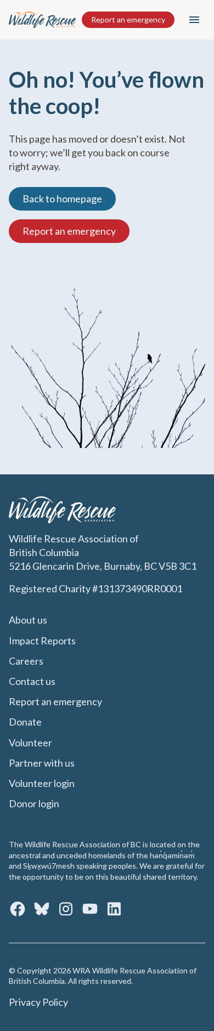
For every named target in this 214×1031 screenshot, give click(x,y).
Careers (26, 661)
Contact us (32, 681)
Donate (25, 722)
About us (28, 620)
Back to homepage (62, 198)
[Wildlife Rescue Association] (43, 20)
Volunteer (30, 743)
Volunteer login (42, 783)
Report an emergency (128, 19)
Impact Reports (42, 641)
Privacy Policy (38, 1002)
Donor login (34, 803)
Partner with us (42, 763)
